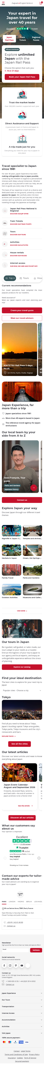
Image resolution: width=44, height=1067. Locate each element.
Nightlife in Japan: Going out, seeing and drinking (11, 538)
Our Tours (6, 1000)
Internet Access (8, 1013)
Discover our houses (18, 256)
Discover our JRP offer (19, 214)
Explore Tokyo (8, 736)
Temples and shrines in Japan (32, 538)
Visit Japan (6, 1033)
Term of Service (30, 1058)
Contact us (22, 500)
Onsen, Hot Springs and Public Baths (32, 558)
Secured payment (22, 1061)
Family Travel (7, 578)
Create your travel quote (22, 310)
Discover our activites (19, 245)
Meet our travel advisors (22, 318)
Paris (4, 901)
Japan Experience (9, 993)
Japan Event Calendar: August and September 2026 (19, 786)
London (12, 901)
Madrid (21, 901)
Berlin (29, 901)
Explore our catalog (22, 667)
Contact (17, 1051)
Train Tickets (22, 38)
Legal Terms (25, 1051)
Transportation (8, 1006)
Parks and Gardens (31, 578)
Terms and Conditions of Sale (16, 1054)
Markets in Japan (9, 558)
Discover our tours (18, 235)
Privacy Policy (34, 1054)
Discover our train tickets (20, 224)
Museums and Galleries (32, 597)
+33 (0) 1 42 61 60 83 (13, 922)
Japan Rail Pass (9, 38)
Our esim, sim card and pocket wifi (24, 266)
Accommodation (8, 1020)
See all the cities (19, 744)
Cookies (20, 1058)
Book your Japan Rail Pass (22, 77)
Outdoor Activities (9, 597)
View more (21, 611)
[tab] (9, 38)
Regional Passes (36, 38)
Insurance (12, 1058)
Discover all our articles (22, 818)
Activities (5, 1026)
